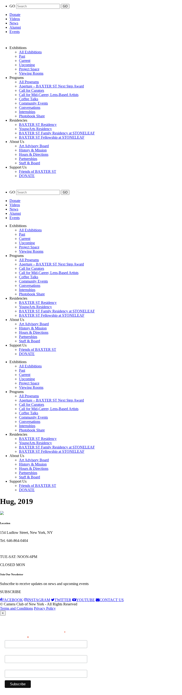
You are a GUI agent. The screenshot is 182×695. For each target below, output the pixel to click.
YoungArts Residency (35, 129)
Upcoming (27, 65)
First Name (13, 652)
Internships (27, 112)
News (13, 23)
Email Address (17, 637)
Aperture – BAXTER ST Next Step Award (51, 86)
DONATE (27, 176)
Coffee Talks (28, 99)
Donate (14, 15)
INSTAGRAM (38, 600)
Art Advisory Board (34, 146)
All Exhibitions (30, 52)
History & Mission (33, 150)
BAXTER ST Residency (38, 125)
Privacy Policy (45, 608)
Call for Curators (31, 90)
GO (12, 6)
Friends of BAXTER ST (37, 171)
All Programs (29, 82)
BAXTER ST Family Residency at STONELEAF (57, 133)
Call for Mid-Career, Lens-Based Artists (48, 95)
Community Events (33, 103)
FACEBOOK (12, 600)
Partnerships (28, 159)
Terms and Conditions (16, 608)
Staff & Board (29, 163)
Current (24, 61)
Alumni (15, 27)
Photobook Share (32, 116)
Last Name (13, 667)
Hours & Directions (33, 154)
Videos (14, 19)
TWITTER (63, 600)
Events (14, 32)
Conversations (29, 107)
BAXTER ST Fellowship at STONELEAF (51, 137)
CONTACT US (112, 600)
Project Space (29, 69)
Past (22, 56)
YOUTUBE (85, 600)
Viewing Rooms (31, 73)
